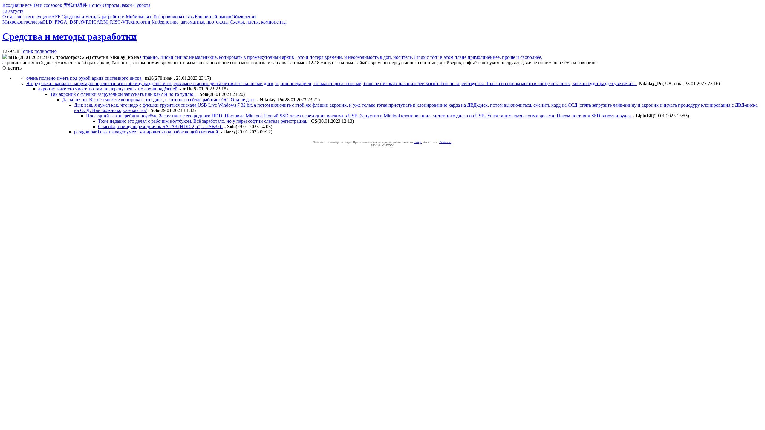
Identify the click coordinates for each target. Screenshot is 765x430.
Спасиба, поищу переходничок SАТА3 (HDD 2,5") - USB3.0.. (160, 126)
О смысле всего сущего (26, 16)
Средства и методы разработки (93, 16)
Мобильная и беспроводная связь (160, 16)
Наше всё (22, 5)
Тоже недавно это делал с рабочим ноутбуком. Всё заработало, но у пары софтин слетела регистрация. (202, 121)
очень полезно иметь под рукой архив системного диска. (84, 78)
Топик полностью (38, 51)
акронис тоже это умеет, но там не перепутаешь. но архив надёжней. (108, 88)
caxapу (418, 142)
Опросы (111, 5)
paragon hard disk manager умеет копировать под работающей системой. (146, 131)
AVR (84, 21)
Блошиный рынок (213, 16)
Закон (126, 5)
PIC (93, 21)
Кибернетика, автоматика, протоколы (190, 21)
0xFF (55, 16)
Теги (37, 5)
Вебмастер (445, 142)
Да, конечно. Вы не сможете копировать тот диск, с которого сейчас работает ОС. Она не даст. (159, 99)
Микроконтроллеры (22, 21)
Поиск (95, 5)
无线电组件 (75, 5)
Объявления (244, 16)
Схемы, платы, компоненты (258, 21)
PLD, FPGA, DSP (60, 21)
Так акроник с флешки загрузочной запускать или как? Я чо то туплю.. (123, 94)
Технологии (138, 21)
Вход (7, 5)
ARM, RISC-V (111, 21)
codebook (53, 5)
